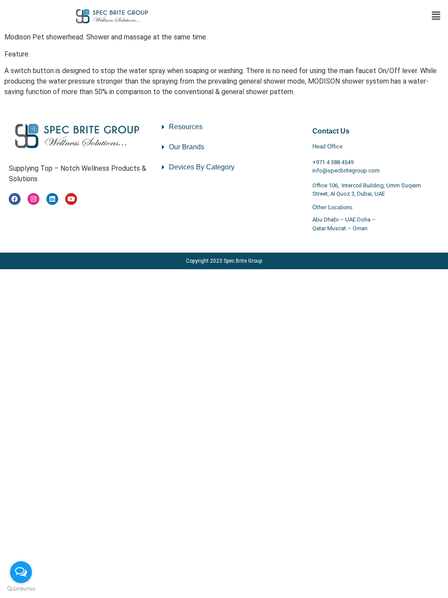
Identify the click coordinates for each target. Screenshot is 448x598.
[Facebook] (15, 199)
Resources (186, 126)
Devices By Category (201, 167)
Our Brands (186, 147)
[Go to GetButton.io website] (21, 589)
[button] (436, 16)
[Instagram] (33, 199)
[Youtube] (71, 199)
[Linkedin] (52, 199)
